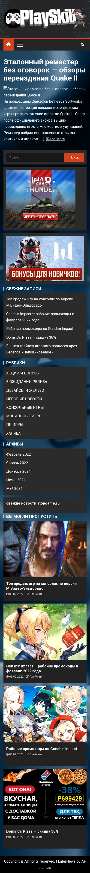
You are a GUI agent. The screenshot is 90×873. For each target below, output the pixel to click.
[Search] (82, 44)
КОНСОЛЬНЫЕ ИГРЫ (25, 407)
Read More (56, 139)
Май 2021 (14, 488)
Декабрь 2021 (18, 471)
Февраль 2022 (18, 454)
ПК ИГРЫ (14, 424)
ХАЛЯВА (13, 433)
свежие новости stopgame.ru (33, 503)
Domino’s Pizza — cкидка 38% (31, 337)
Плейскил (36, 594)
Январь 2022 (17, 463)
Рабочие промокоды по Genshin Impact (39, 328)
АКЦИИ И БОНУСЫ (23, 373)
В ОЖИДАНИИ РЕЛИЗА (26, 382)
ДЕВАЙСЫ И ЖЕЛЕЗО (25, 390)
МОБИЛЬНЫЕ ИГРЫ (24, 416)
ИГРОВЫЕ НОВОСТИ (24, 399)
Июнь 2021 (16, 480)
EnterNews (67, 861)
